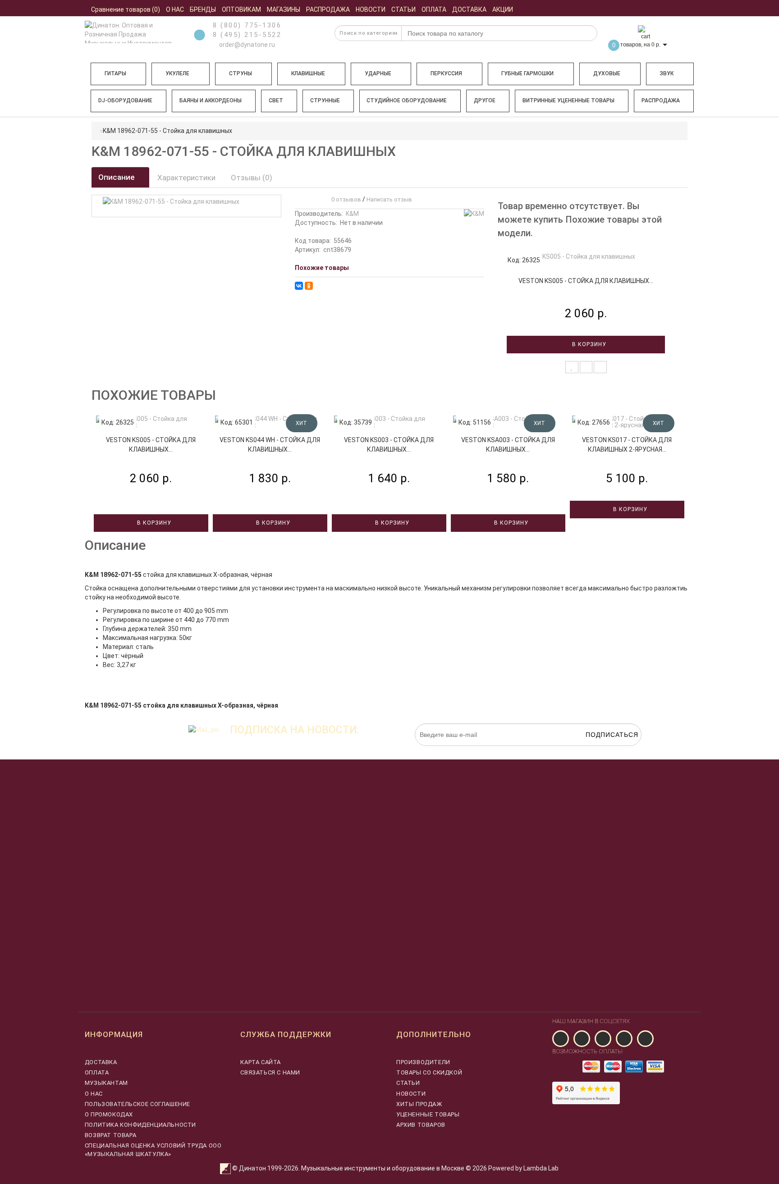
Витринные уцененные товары (568, 100)
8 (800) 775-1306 (247, 25)
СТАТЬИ (408, 1082)
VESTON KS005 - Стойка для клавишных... (585, 280)
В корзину (588, 344)
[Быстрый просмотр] (600, 367)
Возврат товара (110, 1135)
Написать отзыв (389, 199)
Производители (423, 1062)
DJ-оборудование (125, 100)
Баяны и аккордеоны (210, 100)
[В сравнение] (586, 367)
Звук (667, 73)
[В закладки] (571, 367)
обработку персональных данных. (599, 750)
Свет (276, 100)
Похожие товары (322, 267)
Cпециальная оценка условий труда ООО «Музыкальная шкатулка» (153, 1149)
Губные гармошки (527, 73)
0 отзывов (345, 199)
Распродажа (661, 100)
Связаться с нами (270, 1072)
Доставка (101, 1062)
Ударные (378, 73)
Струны (240, 73)
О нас (94, 1093)
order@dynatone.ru (246, 44)
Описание (117, 177)
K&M (352, 213)
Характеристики (186, 177)
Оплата (97, 1072)
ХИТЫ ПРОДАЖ (419, 1104)
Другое (484, 100)
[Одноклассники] (309, 286)
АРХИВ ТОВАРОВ (420, 1124)
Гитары (115, 73)
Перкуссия (446, 73)
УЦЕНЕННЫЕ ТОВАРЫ (428, 1114)
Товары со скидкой (429, 1072)
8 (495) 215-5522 (247, 35)
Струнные (325, 100)
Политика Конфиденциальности (140, 1124)
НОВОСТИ (411, 1093)
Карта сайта (260, 1062)
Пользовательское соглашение (137, 1104)
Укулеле (177, 73)
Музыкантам (106, 1082)
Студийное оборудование (407, 100)
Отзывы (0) (251, 177)
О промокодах (109, 1114)
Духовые (606, 73)
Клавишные (308, 73)
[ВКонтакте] (299, 286)
